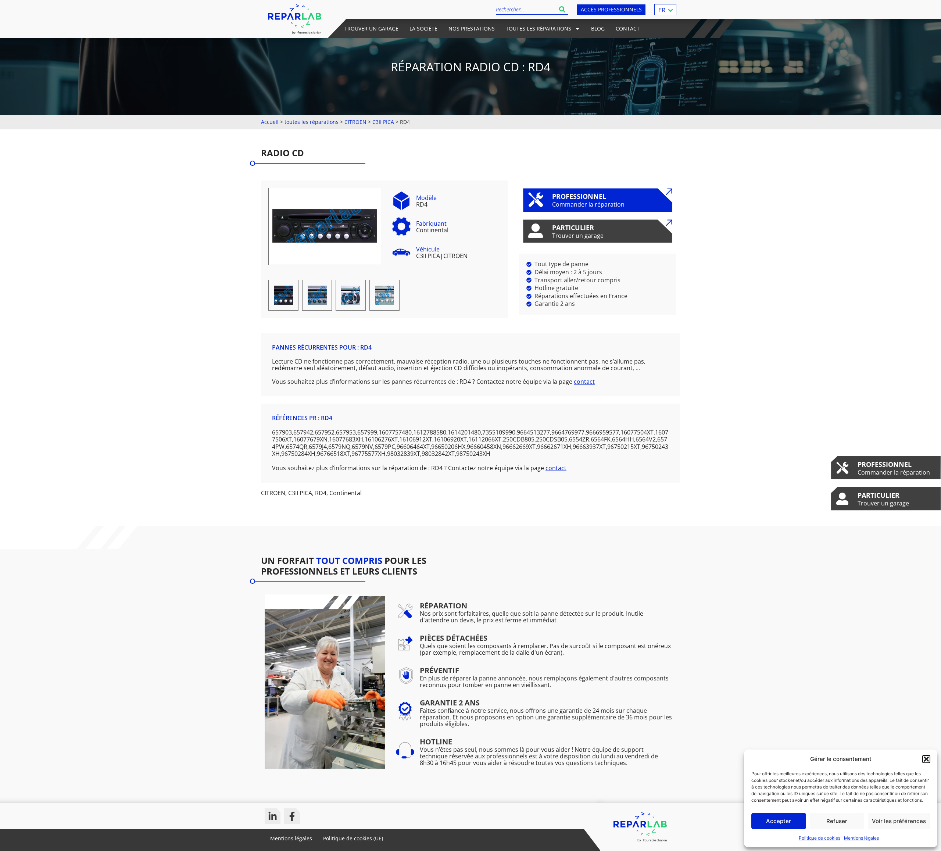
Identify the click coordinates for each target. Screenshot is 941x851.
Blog (598, 28)
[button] (926, 759)
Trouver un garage (371, 28)
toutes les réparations (312, 121)
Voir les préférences (899, 821)
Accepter (778, 821)
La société (423, 28)
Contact (628, 28)
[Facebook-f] (292, 816)
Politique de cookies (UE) (353, 838)
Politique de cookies (819, 838)
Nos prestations (471, 28)
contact (584, 382)
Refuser (836, 821)
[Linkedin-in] (272, 816)
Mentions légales (861, 838)
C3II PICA (383, 121)
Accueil (270, 121)
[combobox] (526, 9)
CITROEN (355, 121)
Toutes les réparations (538, 28)
